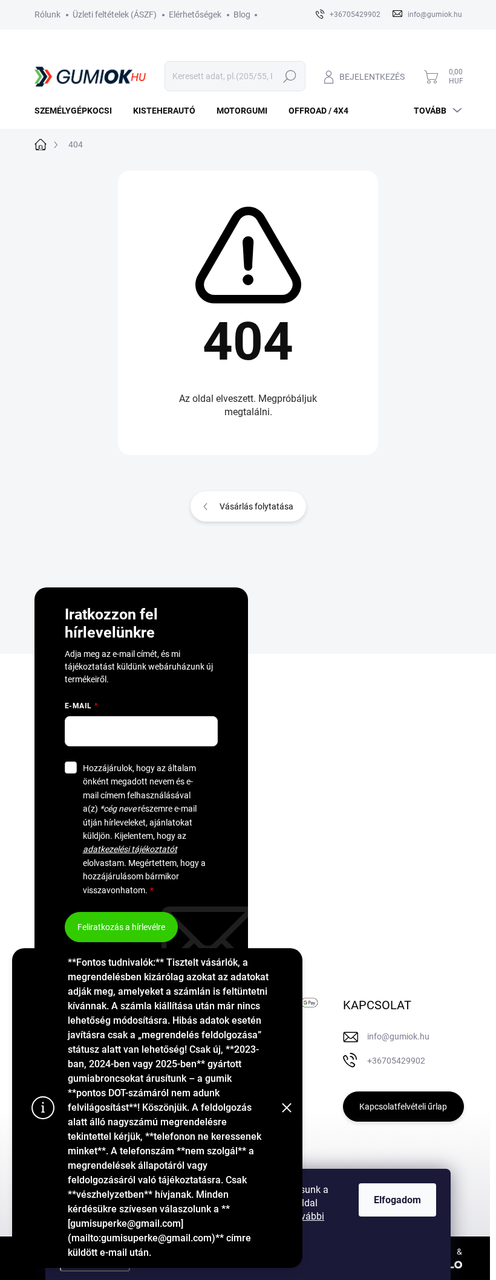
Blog (241, 14)
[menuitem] (77, 110)
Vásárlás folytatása (256, 506)
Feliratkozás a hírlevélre (121, 927)
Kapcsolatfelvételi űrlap (403, 1106)
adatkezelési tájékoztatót (130, 849)
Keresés (290, 76)
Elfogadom (397, 1200)
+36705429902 (396, 1060)
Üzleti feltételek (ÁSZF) (115, 14)
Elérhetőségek (195, 14)
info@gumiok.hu (398, 1036)
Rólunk (47, 14)
